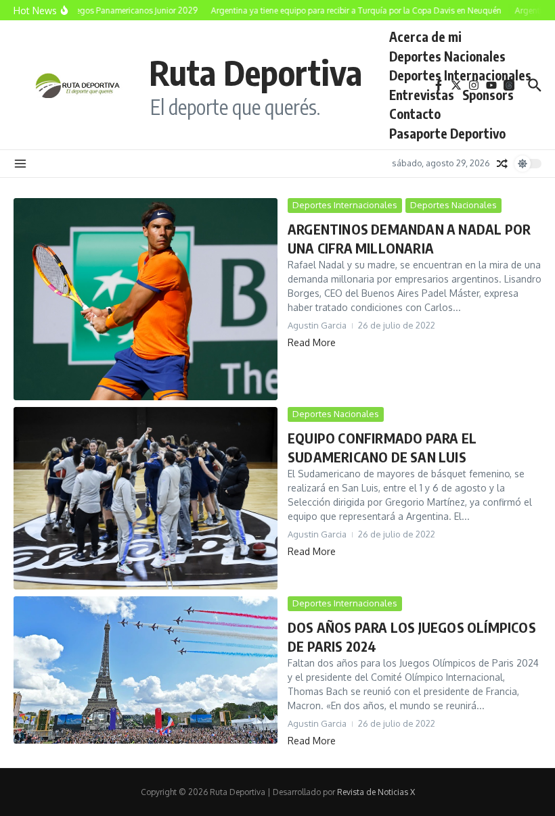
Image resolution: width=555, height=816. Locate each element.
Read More (312, 342)
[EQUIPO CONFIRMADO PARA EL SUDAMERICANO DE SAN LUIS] (146, 498)
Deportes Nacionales (447, 56)
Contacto (415, 113)
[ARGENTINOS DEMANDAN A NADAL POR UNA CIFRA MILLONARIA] (146, 299)
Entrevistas (421, 95)
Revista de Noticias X (376, 792)
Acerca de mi (425, 36)
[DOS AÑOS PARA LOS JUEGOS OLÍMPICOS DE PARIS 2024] (146, 669)
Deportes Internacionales (460, 75)
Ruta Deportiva (255, 72)
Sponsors (488, 95)
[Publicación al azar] (502, 163)
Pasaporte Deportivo (447, 133)
